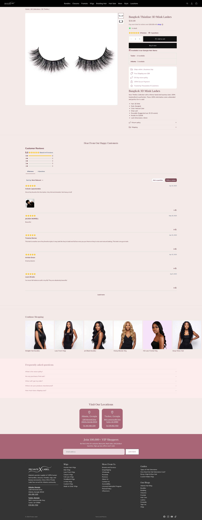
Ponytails (143, 502)
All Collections (35, 9)
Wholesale (105, 472)
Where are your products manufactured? (39, 386)
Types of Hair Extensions (148, 469)
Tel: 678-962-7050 (112, 426)
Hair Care (143, 497)
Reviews (105, 477)
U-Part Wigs (68, 482)
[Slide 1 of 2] (121, 15)
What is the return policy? (34, 372)
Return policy (136, 122)
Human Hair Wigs (70, 467)
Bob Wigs (67, 470)
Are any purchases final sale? (35, 376)
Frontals (143, 495)
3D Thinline (45, 9)
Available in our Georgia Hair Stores (144, 50)
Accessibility (106, 484)
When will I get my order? (34, 381)
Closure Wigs (68, 474)
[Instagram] (168, 516)
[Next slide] (174, 337)
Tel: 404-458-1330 (89, 426)
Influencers (106, 491)
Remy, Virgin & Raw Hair (148, 474)
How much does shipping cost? (35, 390)
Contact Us (106, 482)
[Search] (187, 3)
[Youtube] (172, 516)
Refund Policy (106, 489)
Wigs (142, 507)
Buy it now (152, 45)
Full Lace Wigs (69, 477)
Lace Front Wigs (69, 472)
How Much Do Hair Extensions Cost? (152, 472)
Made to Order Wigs (71, 486)
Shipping (135, 127)
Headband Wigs (69, 479)
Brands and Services (109, 467)
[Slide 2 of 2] (121, 21)
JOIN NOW (132, 452)
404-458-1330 (33, 494)
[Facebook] (164, 516)
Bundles (143, 488)
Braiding (143, 490)
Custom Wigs (68, 484)
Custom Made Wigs (147, 477)
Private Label (34, 516)
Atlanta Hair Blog (146, 486)
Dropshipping (106, 470)
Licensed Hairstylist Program (111, 486)
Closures (143, 493)
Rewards (105, 474)
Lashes (142, 500)
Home (27, 9)
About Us (105, 479)
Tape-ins (143, 505)
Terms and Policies (101, 516)
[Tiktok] (175, 516)
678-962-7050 (33, 505)
